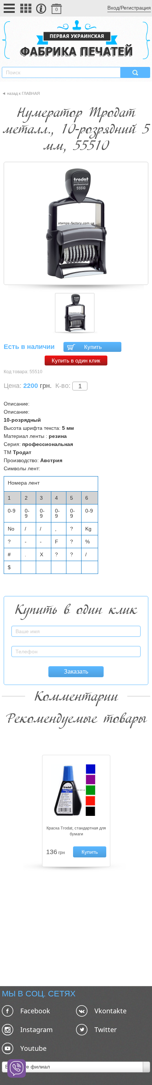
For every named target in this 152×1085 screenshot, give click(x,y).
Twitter (105, 1029)
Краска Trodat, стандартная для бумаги (76, 831)
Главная (31, 93)
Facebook (35, 1010)
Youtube (33, 1048)
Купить (93, 347)
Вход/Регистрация (129, 8)
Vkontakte (110, 1010)
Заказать (76, 671)
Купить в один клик (76, 360)
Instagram (36, 1029)
